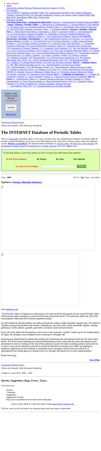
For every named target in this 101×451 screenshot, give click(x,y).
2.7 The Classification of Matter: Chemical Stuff (63, 36)
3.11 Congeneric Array (53, 48)
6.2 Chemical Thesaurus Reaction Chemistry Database (58, 79)
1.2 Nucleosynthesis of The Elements (83, 24)
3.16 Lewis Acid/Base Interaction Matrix (52, 53)
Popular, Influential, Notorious (27, 182)
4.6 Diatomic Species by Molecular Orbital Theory (35, 72)
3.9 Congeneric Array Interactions (77, 46)
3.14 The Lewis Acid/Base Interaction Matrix (69, 50)
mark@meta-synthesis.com (63, 404)
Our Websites (11, 10)
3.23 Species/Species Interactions (60, 58)
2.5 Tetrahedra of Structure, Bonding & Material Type (67, 34)
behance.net (12, 309)
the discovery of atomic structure (42, 146)
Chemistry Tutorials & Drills (18, 15)
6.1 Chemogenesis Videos (23, 79)
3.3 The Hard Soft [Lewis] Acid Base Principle (49, 41)
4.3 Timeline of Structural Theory (20, 69)
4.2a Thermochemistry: (60, 65)
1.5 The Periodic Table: (78, 27)
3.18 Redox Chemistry (30, 55)
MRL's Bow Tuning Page (38, 17)
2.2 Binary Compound (61, 32)
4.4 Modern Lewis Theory (46, 69)
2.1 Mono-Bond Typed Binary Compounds (29, 32)
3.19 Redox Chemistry (54, 55)
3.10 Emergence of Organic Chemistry (22, 48)
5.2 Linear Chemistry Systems (37, 77)
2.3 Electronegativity (84, 32)
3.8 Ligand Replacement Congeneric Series (44, 46)
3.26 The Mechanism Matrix (76, 60)
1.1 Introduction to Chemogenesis (53, 24)
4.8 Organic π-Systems (16, 74)
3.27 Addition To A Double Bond (24, 62)
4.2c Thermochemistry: (71, 67)
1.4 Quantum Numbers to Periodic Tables (41, 27)
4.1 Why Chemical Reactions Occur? (23, 65)
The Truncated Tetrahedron (41, 15)
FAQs (62, 8)
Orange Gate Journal (62, 15)
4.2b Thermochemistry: (28, 67)
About (9, 5)
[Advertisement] (50, 431)
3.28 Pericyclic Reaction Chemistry (57, 62)
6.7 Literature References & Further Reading (52, 86)
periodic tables (63, 143)
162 (82, 177)
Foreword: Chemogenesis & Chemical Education (72, 22)
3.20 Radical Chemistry (78, 55)
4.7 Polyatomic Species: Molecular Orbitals (75, 72)
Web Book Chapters (14, 20)
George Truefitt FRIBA (81, 15)
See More (11, 108)
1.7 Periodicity (55, 29)
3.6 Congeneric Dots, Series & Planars (64, 43)
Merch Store (11, 114)
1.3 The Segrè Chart (15, 27)
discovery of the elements (83, 143)
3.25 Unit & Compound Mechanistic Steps (46, 60)
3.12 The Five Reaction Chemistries (83, 48)
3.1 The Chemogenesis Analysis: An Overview (60, 39)
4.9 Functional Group (39, 74)
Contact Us (54, 8)
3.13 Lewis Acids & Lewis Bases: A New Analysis (27, 50)
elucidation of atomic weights (13, 146)
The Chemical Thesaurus (81, 13)
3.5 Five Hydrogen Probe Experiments (30, 43)
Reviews (28, 8)
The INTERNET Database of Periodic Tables (25, 13)
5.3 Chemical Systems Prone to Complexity (68, 77)
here (14, 355)
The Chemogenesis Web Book (57, 13)
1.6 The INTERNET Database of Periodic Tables (27, 29)
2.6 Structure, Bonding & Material (24, 36)
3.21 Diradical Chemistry (17, 58)
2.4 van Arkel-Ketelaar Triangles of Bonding (25, 34)
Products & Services (40, 8)
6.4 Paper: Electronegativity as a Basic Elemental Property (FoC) (46, 81)
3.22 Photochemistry (37, 58)
